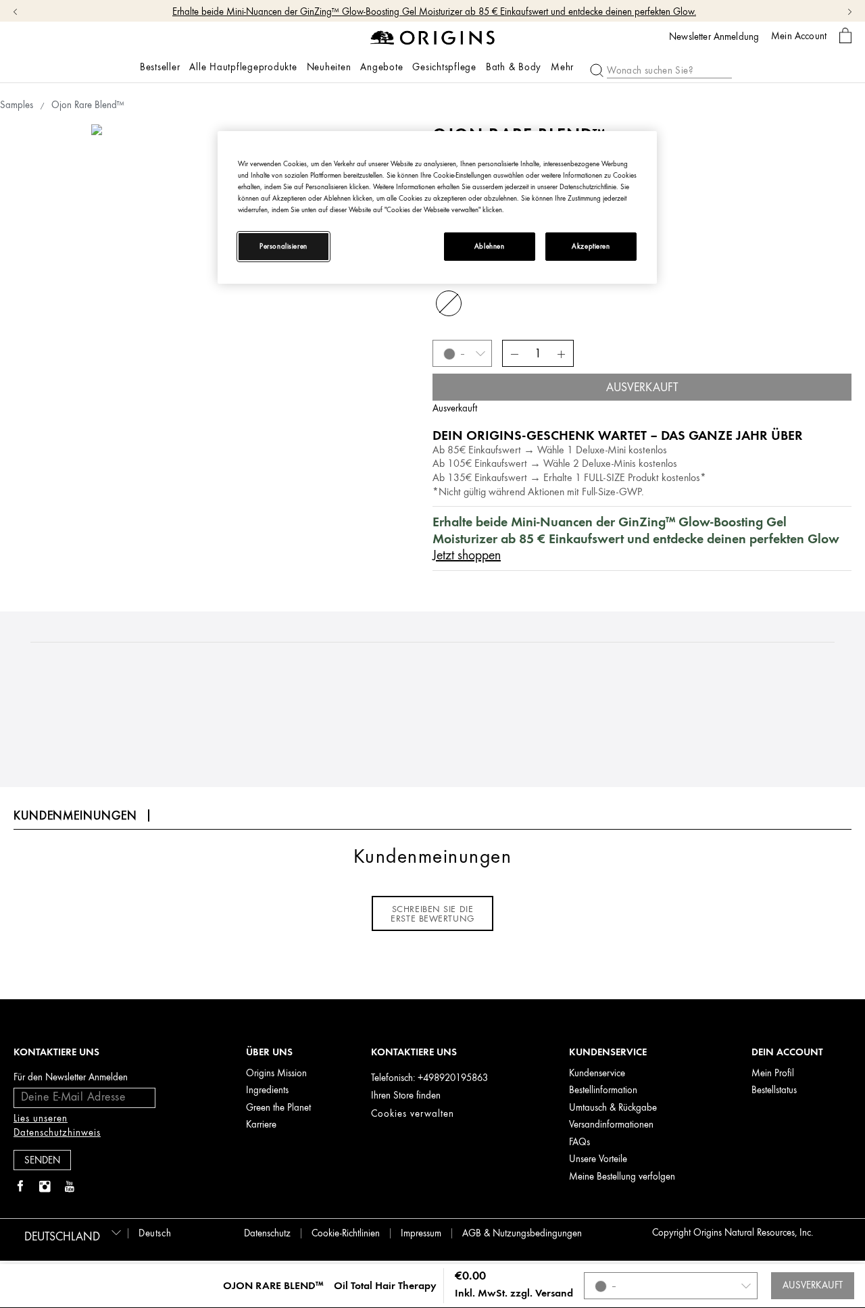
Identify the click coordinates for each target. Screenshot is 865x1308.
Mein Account (798, 35)
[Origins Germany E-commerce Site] (432, 37)
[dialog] (845, 36)
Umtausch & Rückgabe (613, 1107)
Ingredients (267, 1090)
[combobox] (71, 1232)
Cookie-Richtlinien (346, 1233)
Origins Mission (276, 1073)
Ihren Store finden (406, 1095)
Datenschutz (267, 1233)
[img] (20, 1187)
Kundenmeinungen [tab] (75, 815)
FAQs (579, 1142)
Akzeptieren (591, 246)
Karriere (261, 1124)
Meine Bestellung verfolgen (622, 1176)
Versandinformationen (611, 1124)
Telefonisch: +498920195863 (429, 1078)
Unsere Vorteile (598, 1159)
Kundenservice (597, 1073)
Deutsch (155, 1233)
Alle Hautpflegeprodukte (243, 67)
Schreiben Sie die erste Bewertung (432, 913)
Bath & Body (513, 67)
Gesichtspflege (444, 67)
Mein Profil (772, 1073)
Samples (16, 105)
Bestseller (160, 67)
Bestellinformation (603, 1090)
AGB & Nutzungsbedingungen (522, 1233)
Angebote (381, 67)
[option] (253, 286)
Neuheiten (329, 67)
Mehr (562, 67)
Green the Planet (278, 1107)
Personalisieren (283, 246)
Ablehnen (489, 246)
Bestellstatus (774, 1090)
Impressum (421, 1233)
